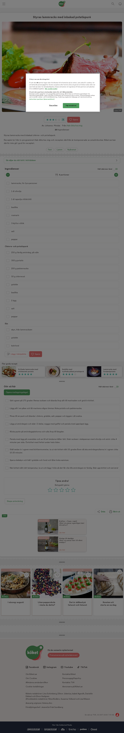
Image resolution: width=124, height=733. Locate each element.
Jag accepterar (71, 105)
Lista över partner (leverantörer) (41, 99)
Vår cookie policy (51, 89)
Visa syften (53, 105)
